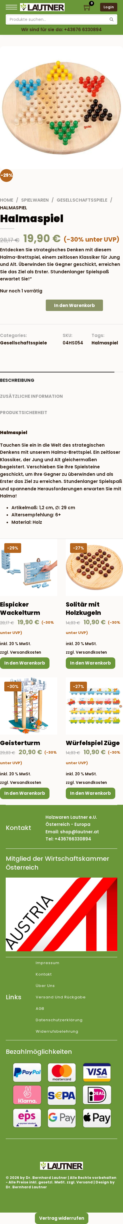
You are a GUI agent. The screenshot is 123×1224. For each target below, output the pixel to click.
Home (6, 200)
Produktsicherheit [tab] (23, 413)
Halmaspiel (105, 343)
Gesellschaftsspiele (82, 200)
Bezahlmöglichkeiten (39, 1051)
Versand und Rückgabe (61, 997)
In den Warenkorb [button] (24, 663)
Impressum (47, 963)
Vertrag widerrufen (61, 1218)
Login (109, 7)
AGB (40, 1008)
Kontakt (44, 974)
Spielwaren (35, 200)
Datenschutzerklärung (59, 1020)
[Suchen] (111, 19)
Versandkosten (25, 652)
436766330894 (74, 839)
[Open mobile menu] (11, 7)
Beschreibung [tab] (17, 380)
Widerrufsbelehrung (57, 1031)
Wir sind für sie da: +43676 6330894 (61, 30)
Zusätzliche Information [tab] (31, 396)
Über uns (45, 985)
